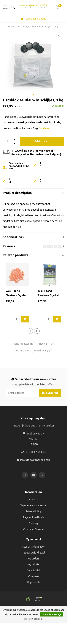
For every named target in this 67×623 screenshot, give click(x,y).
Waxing (22, 350)
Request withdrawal (33, 552)
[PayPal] (39, 599)
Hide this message (51, 614)
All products (33, 582)
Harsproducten (23, 344)
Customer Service (33, 529)
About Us (33, 499)
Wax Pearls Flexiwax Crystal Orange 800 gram (17, 295)
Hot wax (46, 344)
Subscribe (52, 392)
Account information (33, 546)
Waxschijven (42, 350)
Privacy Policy (33, 511)
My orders (33, 558)
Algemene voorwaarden (33, 505)
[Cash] (28, 599)
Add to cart (42, 141)
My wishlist (33, 570)
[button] (33, 94)
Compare (33, 576)
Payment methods (33, 517)
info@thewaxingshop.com (35, 459)
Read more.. (45, 128)
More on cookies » (34, 619)
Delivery (33, 523)
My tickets (33, 564)
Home (11, 26)
